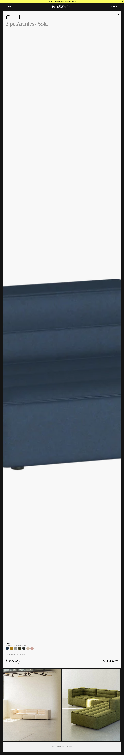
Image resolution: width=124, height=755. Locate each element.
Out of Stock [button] (110, 660)
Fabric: (8, 643)
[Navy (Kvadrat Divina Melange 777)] (7, 649)
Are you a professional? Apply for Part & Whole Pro (62, 1)
